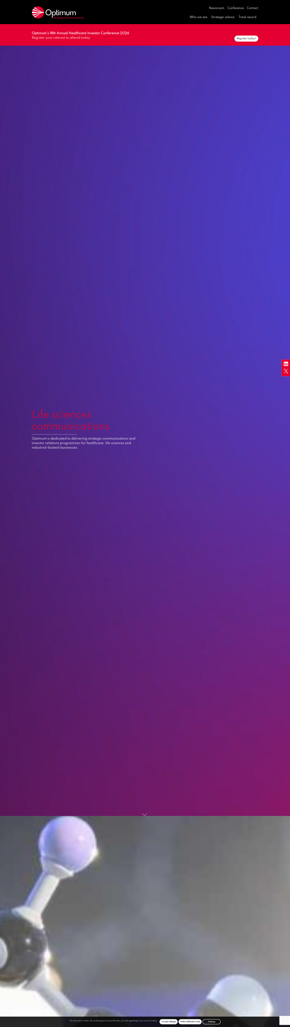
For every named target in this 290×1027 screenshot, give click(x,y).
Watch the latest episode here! (236, 38)
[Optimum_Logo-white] (58, 12)
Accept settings (168, 1022)
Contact (252, 8)
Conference (235, 8)
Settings (211, 1022)
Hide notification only (190, 1022)
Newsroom (216, 8)
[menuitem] (216, 8)
